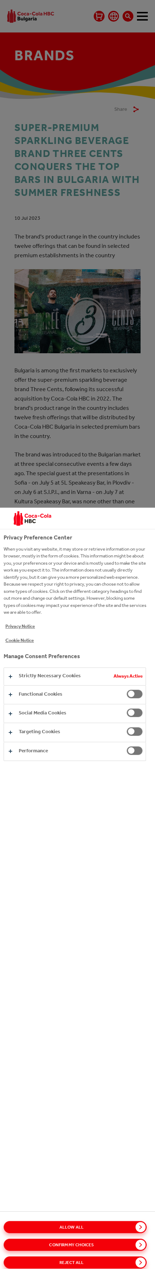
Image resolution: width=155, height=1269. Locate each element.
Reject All (71, 1262)
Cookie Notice (19, 640)
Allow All (71, 1227)
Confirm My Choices (71, 1244)
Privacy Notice (20, 626)
